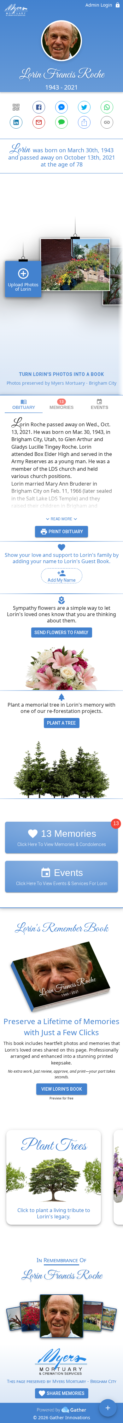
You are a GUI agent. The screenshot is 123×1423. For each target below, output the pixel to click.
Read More (61, 519)
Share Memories (65, 1393)
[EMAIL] (38, 122)
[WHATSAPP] (107, 107)
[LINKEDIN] (16, 122)
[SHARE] (84, 122)
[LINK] (107, 122)
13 (116, 823)
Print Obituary (65, 531)
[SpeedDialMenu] (108, 1408)
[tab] (24, 404)
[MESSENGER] (61, 107)
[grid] (61, 295)
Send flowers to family (61, 632)
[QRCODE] (16, 107)
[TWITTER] (84, 107)
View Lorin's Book (61, 1089)
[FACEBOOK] (38, 107)
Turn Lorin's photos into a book (61, 374)
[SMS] (61, 122)
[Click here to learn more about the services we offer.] (61, 1363)
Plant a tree (61, 723)
